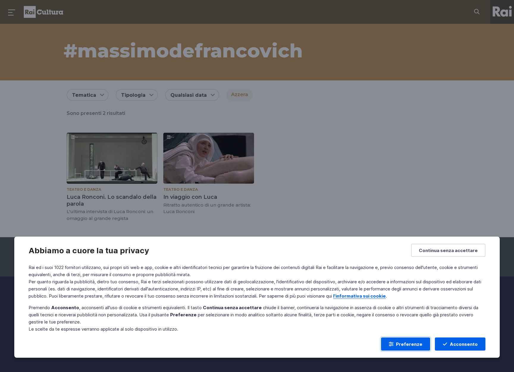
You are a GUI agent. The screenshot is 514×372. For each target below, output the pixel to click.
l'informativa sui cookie (359, 296)
